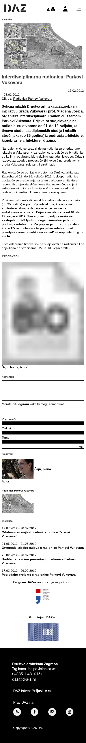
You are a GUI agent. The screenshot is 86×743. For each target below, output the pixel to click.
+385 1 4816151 (28, 673)
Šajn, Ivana (10, 367)
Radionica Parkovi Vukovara (32, 98)
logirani (23, 404)
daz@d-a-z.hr (24, 679)
